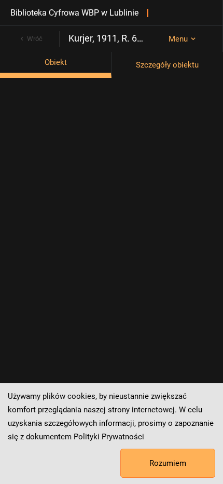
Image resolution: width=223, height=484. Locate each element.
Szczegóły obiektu (167, 65)
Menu (178, 39)
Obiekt (56, 62)
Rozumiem (167, 463)
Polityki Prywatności (109, 436)
